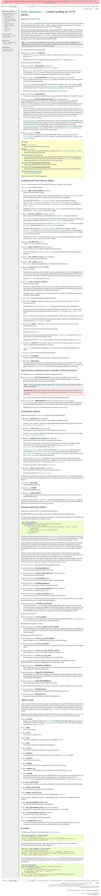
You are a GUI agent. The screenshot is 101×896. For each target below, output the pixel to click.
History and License (85, 887)
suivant (88, 6)
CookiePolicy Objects (9, 24)
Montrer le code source (8, 50)
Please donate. (95, 890)
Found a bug (95, 893)
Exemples (6, 30)
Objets (7, 28)
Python (5, 6)
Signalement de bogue (8, 49)
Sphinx (94, 894)
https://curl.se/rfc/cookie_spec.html (32, 155)
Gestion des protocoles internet (71, 6)
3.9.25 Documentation (43, 6)
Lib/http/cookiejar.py (34, 19)
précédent (82, 6)
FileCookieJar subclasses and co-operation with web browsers (10, 21)
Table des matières (8, 11)
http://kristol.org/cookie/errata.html (32, 171)
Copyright (64, 883)
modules (93, 6)
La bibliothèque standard (56, 6)
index (97, 6)
